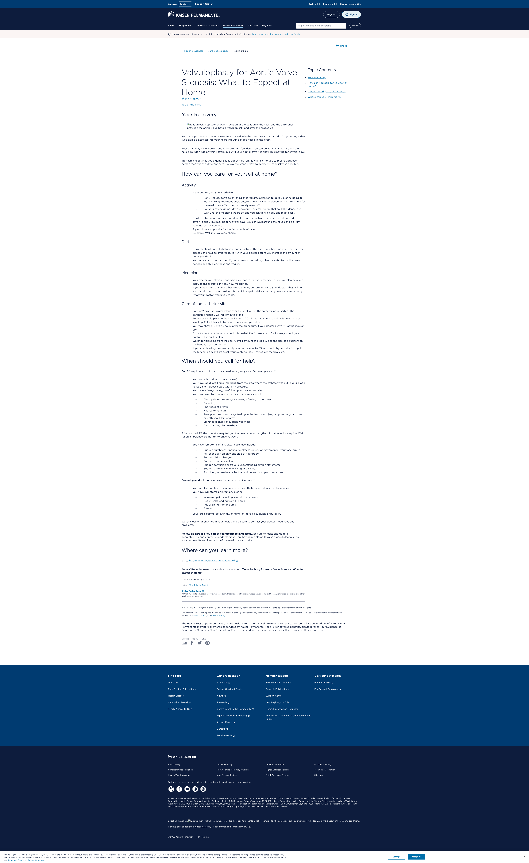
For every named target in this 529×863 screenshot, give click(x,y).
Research (222, 702)
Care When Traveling (179, 702)
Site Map (318, 775)
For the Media (224, 735)
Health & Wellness (233, 25)
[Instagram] (203, 789)
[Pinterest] (195, 789)
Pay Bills (267, 25)
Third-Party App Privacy (277, 775)
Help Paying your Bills (277, 702)
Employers (328, 4)
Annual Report (225, 722)
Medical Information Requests (282, 709)
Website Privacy (224, 764)
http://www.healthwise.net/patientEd (212, 560)
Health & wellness (193, 51)
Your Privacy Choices (227, 775)
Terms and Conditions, (17, 860)
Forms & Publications (277, 689)
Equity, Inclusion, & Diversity (232, 715)
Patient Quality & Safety (229, 689)
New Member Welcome (278, 682)
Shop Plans (185, 25)
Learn (171, 25)
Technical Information (324, 770)
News (220, 695)
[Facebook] (179, 789)
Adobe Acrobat (202, 827)
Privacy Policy (217, 615)
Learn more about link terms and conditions (338, 821)
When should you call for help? (327, 91)
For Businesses (322, 682)
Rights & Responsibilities (277, 770)
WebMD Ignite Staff (197, 585)
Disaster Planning (322, 764)
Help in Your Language (179, 775)
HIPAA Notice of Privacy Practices (233, 770)
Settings (396, 857)
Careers (221, 728)
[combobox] (321, 26)
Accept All (416, 857)
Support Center (204, 4)
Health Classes (176, 695)
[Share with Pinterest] (207, 643)
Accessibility (174, 764)
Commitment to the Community (234, 709)
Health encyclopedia (218, 51)
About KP (222, 682)
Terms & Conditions (275, 764)
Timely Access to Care (180, 709)
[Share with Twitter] (200, 643)
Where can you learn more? (324, 96)
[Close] (525, 857)
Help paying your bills (350, 4)
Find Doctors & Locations (182, 689)
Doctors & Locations (207, 25)
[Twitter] (171, 789)
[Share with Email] (184, 643)
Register (331, 14)
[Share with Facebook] (192, 643)
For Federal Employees (326, 689)
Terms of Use (198, 615)
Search (355, 26)
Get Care (253, 25)
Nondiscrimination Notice (180, 770)
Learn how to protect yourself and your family (276, 34)
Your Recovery (317, 77)
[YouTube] (187, 789)
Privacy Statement (36, 860)
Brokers (312, 4)
